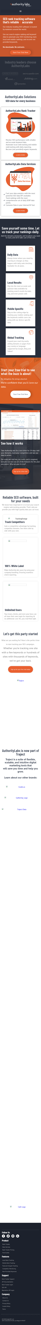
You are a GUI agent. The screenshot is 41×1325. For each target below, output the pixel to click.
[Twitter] (8, 1236)
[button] (20, 11)
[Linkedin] (12, 1236)
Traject (20, 754)
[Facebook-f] (3, 1236)
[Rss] (17, 1236)
